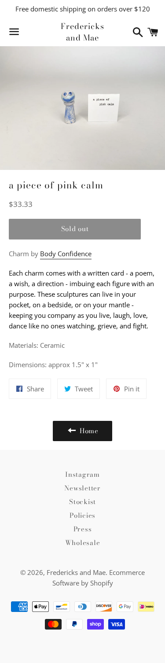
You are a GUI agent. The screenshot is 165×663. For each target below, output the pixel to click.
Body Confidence (66, 253)
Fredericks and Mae (82, 32)
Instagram (82, 474)
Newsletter (82, 488)
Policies (82, 515)
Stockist (82, 502)
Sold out (75, 229)
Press (82, 529)
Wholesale (82, 543)
